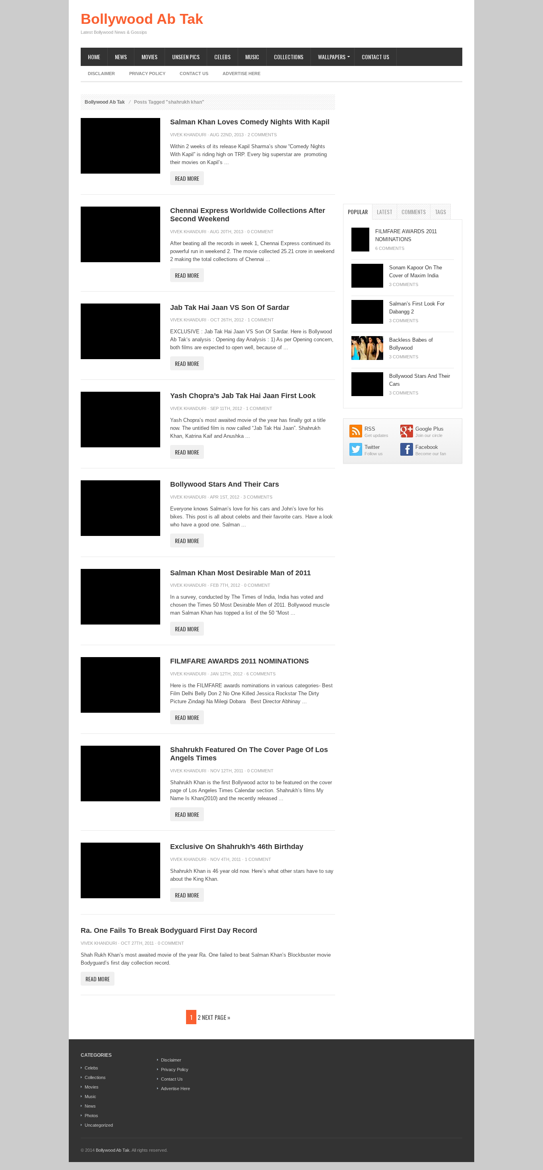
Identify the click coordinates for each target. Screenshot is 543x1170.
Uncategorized (99, 1125)
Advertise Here (241, 73)
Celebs (222, 56)
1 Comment (261, 319)
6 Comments (260, 673)
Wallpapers (328, 57)
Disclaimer (101, 73)
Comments (413, 211)
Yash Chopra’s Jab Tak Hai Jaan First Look (243, 396)
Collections (288, 56)
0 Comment (260, 231)
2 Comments (262, 134)
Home (94, 56)
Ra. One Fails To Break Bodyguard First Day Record (169, 930)
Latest (384, 211)
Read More (187, 178)
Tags (440, 211)
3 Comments (257, 497)
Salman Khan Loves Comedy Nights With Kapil (250, 122)
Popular (358, 211)
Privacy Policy (147, 73)
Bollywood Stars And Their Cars (224, 484)
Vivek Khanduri (188, 134)
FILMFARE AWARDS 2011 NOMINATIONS (239, 661)
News (121, 56)
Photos (91, 1115)
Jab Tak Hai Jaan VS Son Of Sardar (229, 307)
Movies (149, 56)
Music (252, 56)
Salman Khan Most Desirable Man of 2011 (240, 573)
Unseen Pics (186, 56)
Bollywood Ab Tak (142, 19)
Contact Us (375, 56)
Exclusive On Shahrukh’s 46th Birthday (236, 847)
